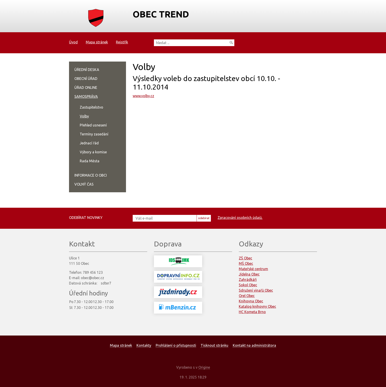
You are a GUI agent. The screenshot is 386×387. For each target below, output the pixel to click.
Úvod (73, 42)
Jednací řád (89, 143)
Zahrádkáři (248, 280)
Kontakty (143, 345)
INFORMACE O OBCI (90, 175)
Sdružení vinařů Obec (256, 290)
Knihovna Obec (251, 301)
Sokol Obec (248, 285)
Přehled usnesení (93, 125)
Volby (84, 116)
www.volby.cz (143, 96)
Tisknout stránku (214, 345)
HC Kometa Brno (252, 312)
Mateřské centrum (253, 269)
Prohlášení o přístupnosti (176, 345)
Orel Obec (247, 296)
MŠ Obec (246, 263)
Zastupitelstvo (91, 107)
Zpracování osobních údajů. (240, 218)
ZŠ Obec (245, 258)
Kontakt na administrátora (254, 345)
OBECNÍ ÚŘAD (85, 79)
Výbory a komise (93, 152)
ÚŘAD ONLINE (85, 88)
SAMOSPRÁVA (86, 96)
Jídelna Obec (249, 274)
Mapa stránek (97, 42)
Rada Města (89, 161)
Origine (204, 367)
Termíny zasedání (94, 134)
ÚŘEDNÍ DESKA (86, 70)
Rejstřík (122, 42)
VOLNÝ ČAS (84, 184)
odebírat (204, 218)
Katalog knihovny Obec (257, 306)
